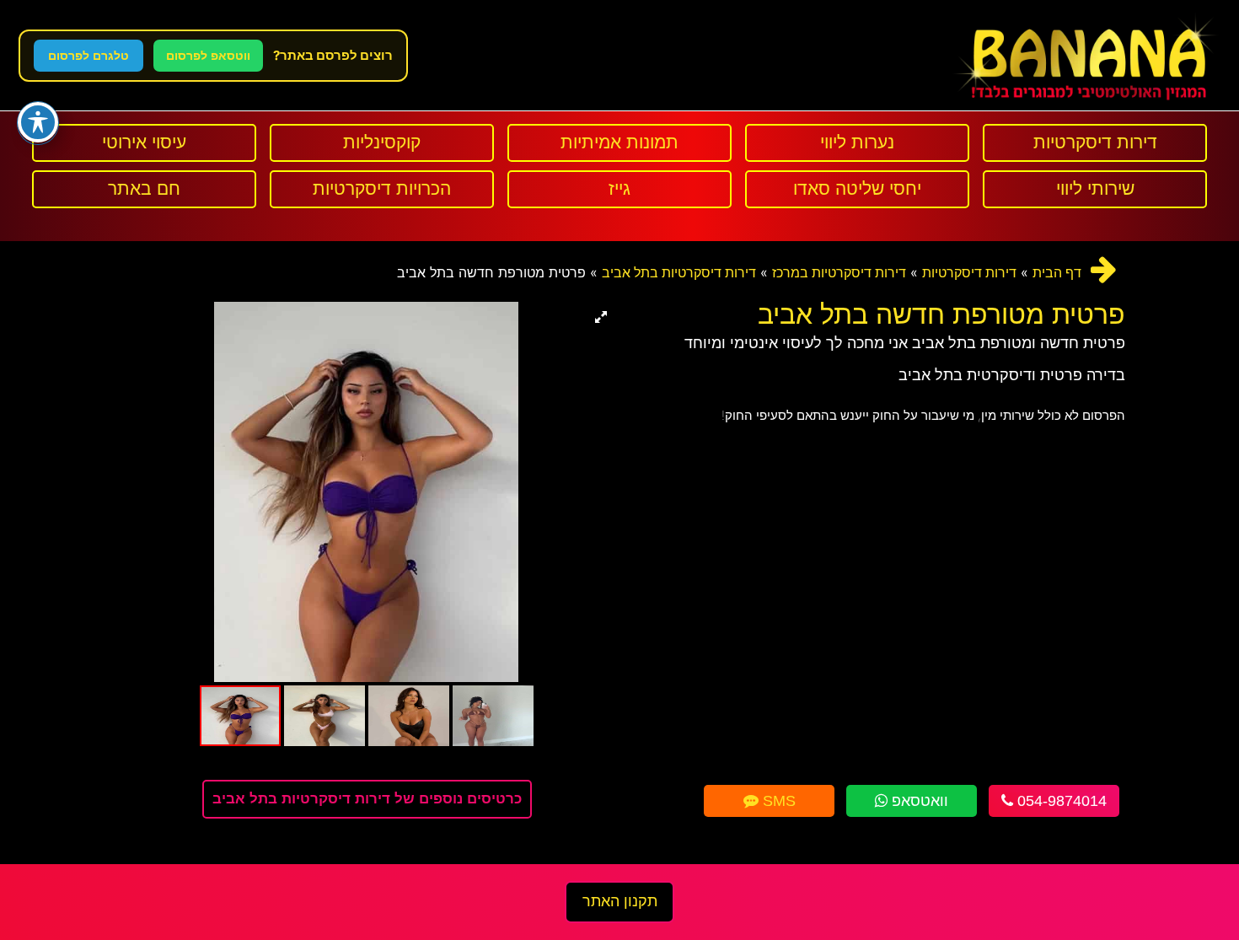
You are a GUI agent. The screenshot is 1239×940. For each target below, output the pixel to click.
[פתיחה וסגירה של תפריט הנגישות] (38, 122)
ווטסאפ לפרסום (208, 55)
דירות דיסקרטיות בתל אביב (679, 273)
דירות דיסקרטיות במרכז (839, 273)
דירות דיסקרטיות (969, 273)
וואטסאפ (918, 800)
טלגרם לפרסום (88, 55)
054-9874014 (1060, 800)
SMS (777, 800)
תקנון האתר (619, 901)
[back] (1104, 269)
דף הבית (1056, 273)
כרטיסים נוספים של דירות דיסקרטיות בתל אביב (367, 799)
